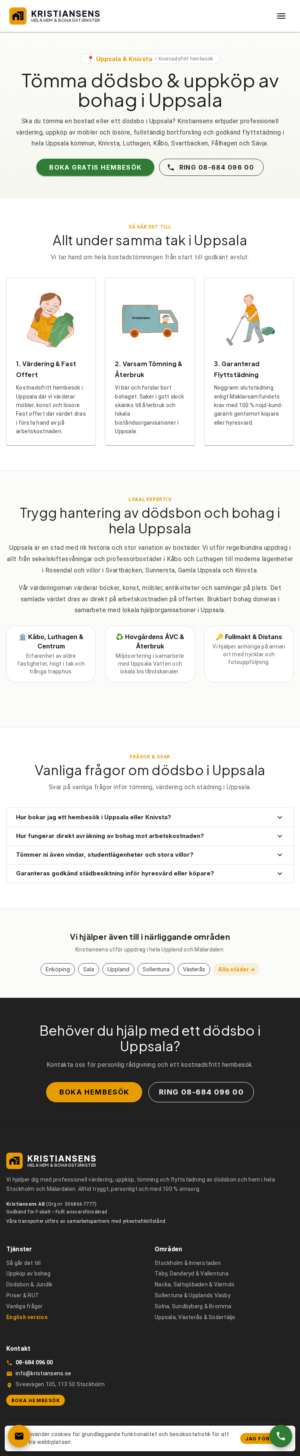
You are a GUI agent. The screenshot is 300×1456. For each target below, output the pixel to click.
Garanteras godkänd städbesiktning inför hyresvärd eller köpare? (115, 873)
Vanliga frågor (24, 1306)
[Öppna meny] (281, 16)
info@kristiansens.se (43, 1373)
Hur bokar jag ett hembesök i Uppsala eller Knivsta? (93, 817)
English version (27, 1317)
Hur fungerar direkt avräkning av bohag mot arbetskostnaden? (110, 836)
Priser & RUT (22, 1295)
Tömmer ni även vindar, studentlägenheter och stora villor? (104, 854)
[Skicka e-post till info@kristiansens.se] (19, 1436)
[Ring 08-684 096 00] (281, 1436)
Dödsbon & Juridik (29, 1284)
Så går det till (23, 1263)
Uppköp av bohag (28, 1273)
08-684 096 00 (34, 1362)
